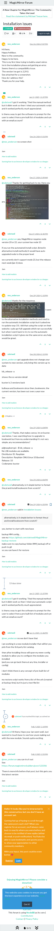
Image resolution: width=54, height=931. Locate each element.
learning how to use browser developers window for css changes (25, 161)
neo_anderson (14, 44)
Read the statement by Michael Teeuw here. (27, 16)
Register (9, 861)
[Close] (48, 809)
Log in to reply (44, 33)
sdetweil (11, 136)
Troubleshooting (23, 29)
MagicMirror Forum (21, 2)
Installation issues (32, 509)
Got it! (27, 904)
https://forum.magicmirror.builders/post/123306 (24, 765)
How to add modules (9, 156)
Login (18, 861)
